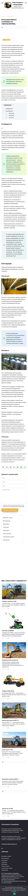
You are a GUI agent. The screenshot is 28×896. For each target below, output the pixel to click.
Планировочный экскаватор (10, 660)
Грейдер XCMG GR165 (8, 691)
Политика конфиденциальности (9, 844)
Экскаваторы (6, 540)
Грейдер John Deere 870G (9, 601)
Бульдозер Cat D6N (7, 808)
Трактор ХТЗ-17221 (7, 749)
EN (2, 848)
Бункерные (11, 115)
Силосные (11, 117)
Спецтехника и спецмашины (12, 873)
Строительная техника (8, 536)
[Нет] (26, 890)
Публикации (6, 39)
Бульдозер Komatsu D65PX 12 (10, 720)
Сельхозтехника (7, 533)
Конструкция (9, 111)
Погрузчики (6, 527)
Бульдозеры (6, 524)
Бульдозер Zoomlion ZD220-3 (10, 779)
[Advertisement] (14, 559)
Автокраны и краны (8, 517)
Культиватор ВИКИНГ (8, 630)
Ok (14, 893)
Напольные (11, 113)
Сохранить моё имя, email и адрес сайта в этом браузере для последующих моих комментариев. (14, 506)
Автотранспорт (6, 521)
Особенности (9, 108)
